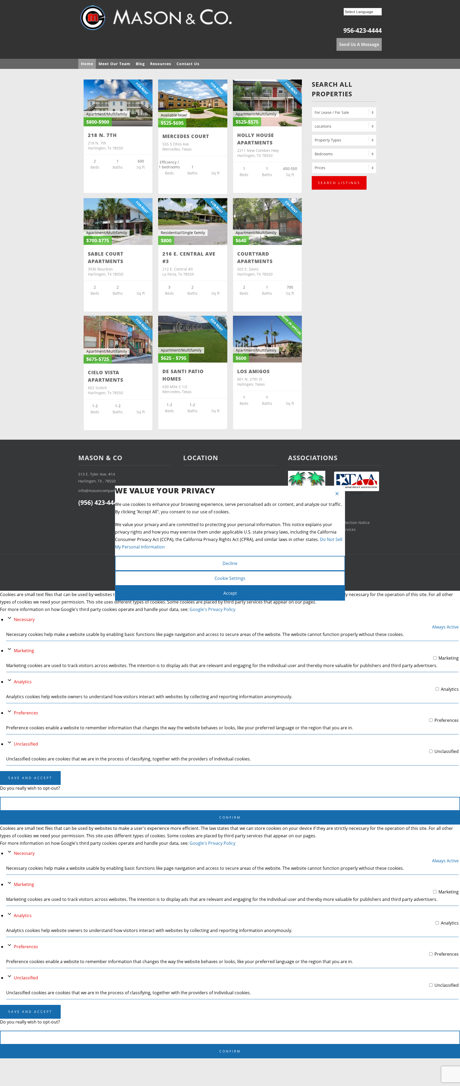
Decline (230, 563)
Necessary (24, 619)
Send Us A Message (359, 44)
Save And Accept (30, 778)
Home (87, 63)
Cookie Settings (230, 578)
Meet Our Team (114, 63)
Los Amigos (253, 371)
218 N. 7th (102, 135)
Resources (160, 63)
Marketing (24, 651)
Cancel (230, 803)
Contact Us (187, 63)
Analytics (23, 682)
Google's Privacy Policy (212, 609)
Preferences (26, 713)
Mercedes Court (185, 136)
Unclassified (26, 744)
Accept (230, 593)
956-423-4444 (362, 30)
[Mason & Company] (158, 19)
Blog (140, 63)
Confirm (230, 817)
